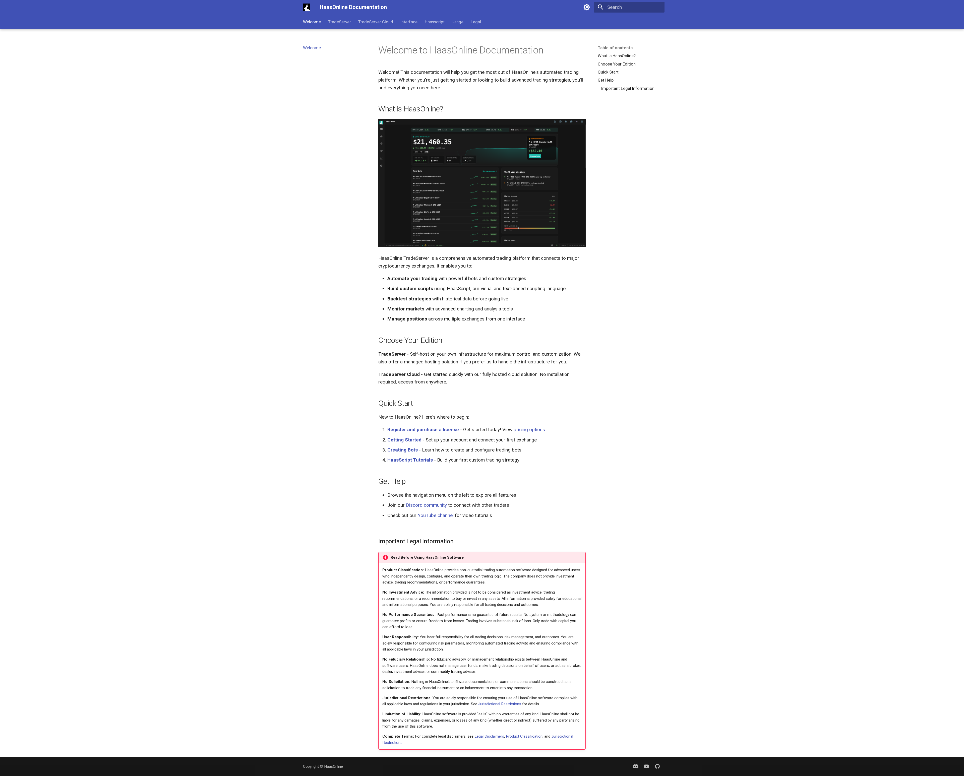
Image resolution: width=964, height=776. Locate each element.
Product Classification (524, 736)
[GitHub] (657, 766)
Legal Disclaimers (489, 736)
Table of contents (615, 47)
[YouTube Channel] (646, 766)
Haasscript (434, 21)
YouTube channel (436, 515)
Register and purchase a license (423, 429)
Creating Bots (402, 450)
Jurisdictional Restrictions (499, 704)
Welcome (312, 21)
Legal (476, 21)
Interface (408, 21)
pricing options (529, 429)
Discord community (426, 505)
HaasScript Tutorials (410, 460)
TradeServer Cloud (375, 21)
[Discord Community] (635, 766)
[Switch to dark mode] (587, 7)
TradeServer (339, 21)
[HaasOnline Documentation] (307, 7)
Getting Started (404, 440)
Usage (457, 21)
